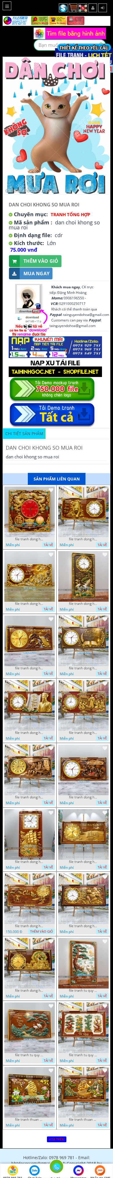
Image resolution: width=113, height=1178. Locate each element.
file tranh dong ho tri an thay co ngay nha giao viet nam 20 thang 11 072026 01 (83, 797)
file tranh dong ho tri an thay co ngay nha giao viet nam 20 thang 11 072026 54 (29, 733)
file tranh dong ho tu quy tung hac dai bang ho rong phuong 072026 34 (83, 604)
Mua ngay (36, 273)
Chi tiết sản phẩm (24, 433)
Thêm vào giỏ (41, 261)
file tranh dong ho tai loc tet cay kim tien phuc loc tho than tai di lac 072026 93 (83, 926)
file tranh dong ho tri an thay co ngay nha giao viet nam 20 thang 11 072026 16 (29, 797)
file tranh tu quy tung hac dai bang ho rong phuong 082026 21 (29, 1055)
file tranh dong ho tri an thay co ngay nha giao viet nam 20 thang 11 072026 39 (83, 733)
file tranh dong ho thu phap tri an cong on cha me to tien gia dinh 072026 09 (29, 926)
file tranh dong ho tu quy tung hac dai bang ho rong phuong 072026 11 (29, 668)
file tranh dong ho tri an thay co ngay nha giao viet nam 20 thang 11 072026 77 (83, 668)
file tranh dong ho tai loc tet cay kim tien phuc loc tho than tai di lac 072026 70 (29, 990)
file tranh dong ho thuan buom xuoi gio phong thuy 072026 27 (29, 862)
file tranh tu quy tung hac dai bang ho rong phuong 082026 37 (83, 990)
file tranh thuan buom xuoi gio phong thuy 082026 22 (29, 1120)
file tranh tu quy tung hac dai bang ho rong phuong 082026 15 (83, 1055)
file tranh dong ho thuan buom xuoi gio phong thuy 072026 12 (83, 862)
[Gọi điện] (56, 1168)
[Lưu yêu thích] (51, 490)
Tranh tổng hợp (70, 214)
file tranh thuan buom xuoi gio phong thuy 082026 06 (83, 1120)
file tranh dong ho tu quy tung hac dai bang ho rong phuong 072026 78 (83, 539)
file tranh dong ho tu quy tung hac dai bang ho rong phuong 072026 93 (29, 539)
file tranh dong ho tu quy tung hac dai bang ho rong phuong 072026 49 (29, 604)
